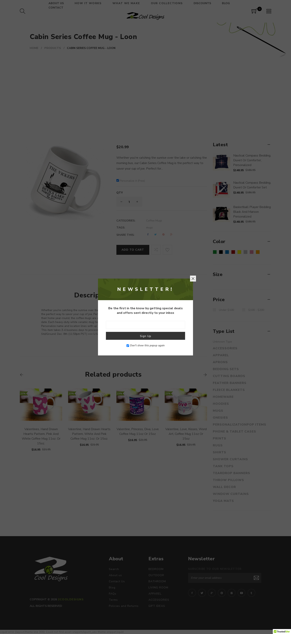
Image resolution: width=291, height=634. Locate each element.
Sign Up (145, 336)
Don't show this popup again (147, 345)
